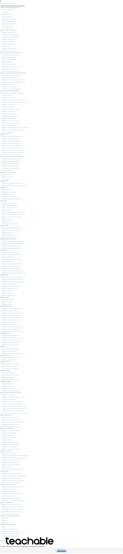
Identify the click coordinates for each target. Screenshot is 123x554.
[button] (0, 0)
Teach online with (2, 540)
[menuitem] (0, 2)
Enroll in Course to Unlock (61, 551)
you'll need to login (65, 549)
